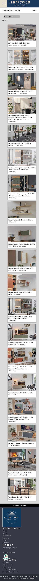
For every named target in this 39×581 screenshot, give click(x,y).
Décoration (5, 542)
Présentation (6, 562)
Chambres (5, 538)
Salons (4, 531)
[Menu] (3, 3)
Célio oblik (17, 10)
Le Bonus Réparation (8, 552)
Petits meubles (7, 10)
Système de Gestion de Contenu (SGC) (24, 577)
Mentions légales (7, 565)
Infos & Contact (7, 567)
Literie (4, 540)
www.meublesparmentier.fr (10, 572)
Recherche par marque (9, 548)
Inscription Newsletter (9, 569)
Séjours (4, 533)
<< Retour (34, 10)
